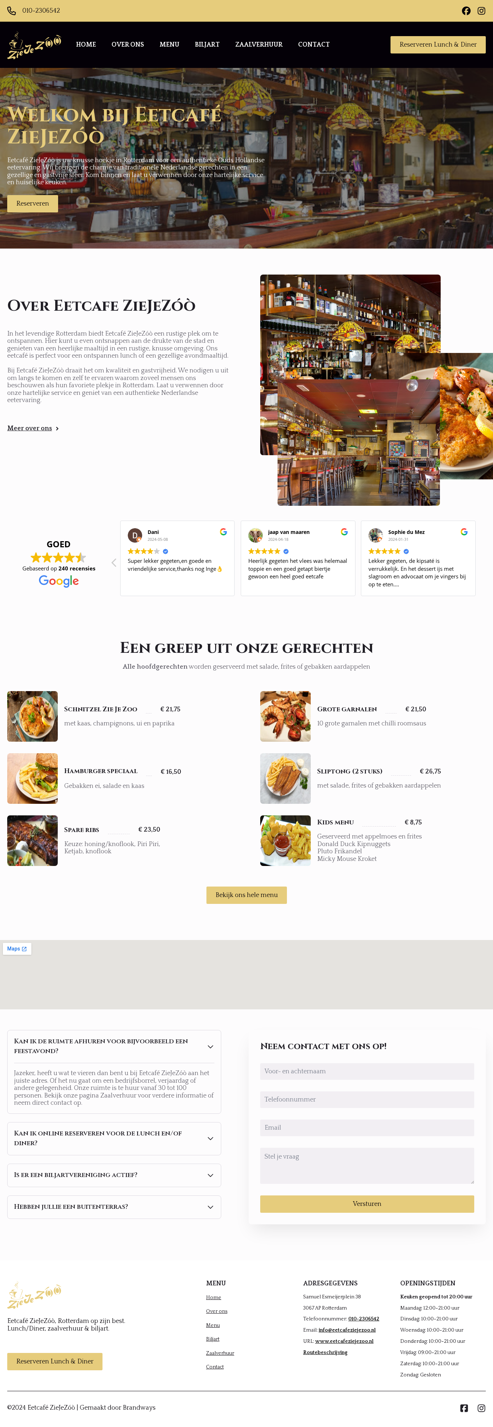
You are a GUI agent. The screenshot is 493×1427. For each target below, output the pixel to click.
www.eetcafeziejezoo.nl (344, 1341)
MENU (169, 45)
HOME (86, 45)
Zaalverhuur (220, 1353)
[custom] (466, 11)
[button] (114, 564)
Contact (215, 1367)
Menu (213, 1325)
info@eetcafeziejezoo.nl (347, 1330)
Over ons (216, 1311)
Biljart (212, 1339)
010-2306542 (363, 1319)
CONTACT (314, 45)
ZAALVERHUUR (259, 45)
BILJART (207, 45)
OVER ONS (128, 45)
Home (213, 1298)
